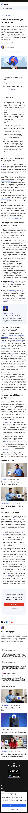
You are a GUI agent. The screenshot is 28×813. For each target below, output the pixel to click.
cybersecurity (7, 454)
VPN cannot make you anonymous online (11, 218)
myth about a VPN (18, 519)
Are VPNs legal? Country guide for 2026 (12, 507)
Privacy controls (14, 809)
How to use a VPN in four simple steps (13, 732)
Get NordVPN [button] (14, 604)
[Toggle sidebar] (26, 4)
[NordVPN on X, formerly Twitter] (4, 622)
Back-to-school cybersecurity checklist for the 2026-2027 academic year (14, 755)
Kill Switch (22, 242)
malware (8, 575)
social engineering (16, 532)
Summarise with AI (15, 52)
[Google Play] (14, 776)
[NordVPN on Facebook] (7, 622)
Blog (2, 15)
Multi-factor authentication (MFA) (14, 290)
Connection (4, 479)
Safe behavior (8, 15)
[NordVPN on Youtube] (12, 622)
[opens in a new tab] (8, 766)
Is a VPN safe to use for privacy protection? (14, 86)
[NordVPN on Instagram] (9, 622)
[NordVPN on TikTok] (2, 622)
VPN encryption (14, 353)
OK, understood (14, 805)
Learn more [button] (14, 608)
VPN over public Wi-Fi (7, 181)
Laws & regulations (5, 503)
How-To (3, 729)
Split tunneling (14, 281)
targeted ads (4, 348)
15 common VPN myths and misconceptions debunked (10, 483)
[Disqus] (14, 665)
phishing (5, 534)
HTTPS (24, 272)
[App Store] (14, 771)
